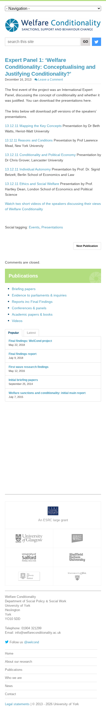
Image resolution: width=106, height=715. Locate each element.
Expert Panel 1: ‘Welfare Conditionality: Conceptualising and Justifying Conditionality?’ (50, 67)
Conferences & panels (29, 308)
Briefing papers (23, 289)
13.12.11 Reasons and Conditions (29, 140)
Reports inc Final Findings (32, 302)
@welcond (31, 642)
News (9, 686)
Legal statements (17, 704)
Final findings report (22, 354)
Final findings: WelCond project (30, 341)
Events (34, 227)
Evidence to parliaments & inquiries (39, 295)
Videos (17, 321)
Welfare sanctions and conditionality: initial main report (47, 393)
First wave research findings (29, 367)
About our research (18, 661)
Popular (13, 333)
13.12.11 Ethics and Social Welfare (32, 184)
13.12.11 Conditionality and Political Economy (40, 155)
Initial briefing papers (23, 380)
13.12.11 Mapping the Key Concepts (33, 126)
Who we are (13, 678)
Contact (10, 694)
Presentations (52, 227)
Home (9, 653)
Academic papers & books (32, 314)
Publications (13, 670)
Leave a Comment (50, 79)
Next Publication (87, 245)
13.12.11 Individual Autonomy (28, 169)
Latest (31, 333)
